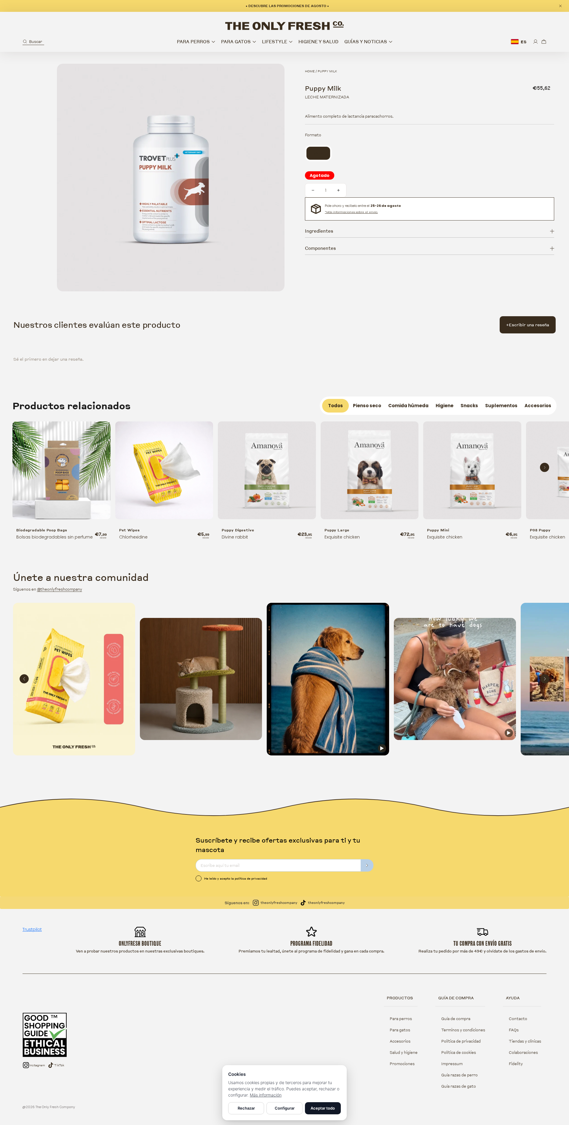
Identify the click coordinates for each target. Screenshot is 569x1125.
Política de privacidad (461, 1041)
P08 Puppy (540, 530)
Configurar (285, 1108)
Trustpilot (32, 929)
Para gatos (400, 1030)
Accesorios (538, 405)
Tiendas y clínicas (525, 1041)
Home (310, 71)
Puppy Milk (327, 71)
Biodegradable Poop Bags (41, 530)
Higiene (444, 405)
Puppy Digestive (238, 530)
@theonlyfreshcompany (59, 589)
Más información (266, 1094)
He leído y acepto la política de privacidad (235, 878)
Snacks (469, 405)
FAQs (514, 1030)
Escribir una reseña (527, 325)
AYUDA (513, 998)
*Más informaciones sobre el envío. (351, 212)
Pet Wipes (129, 530)
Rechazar (246, 1108)
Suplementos (501, 405)
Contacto (518, 1019)
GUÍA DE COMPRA (456, 998)
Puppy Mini (438, 530)
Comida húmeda (408, 405)
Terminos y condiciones (463, 1030)
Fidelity (516, 1064)
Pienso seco (367, 405)
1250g (321, 153)
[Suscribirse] (367, 865)
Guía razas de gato (458, 1086)
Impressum (452, 1064)
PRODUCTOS (400, 998)
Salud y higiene (404, 1052)
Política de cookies (458, 1052)
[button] (33, 41)
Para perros (401, 1019)
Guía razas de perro (459, 1075)
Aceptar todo (323, 1108)
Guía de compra (455, 1019)
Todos (335, 405)
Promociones (402, 1064)
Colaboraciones (523, 1052)
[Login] (535, 41)
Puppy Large (337, 530)
